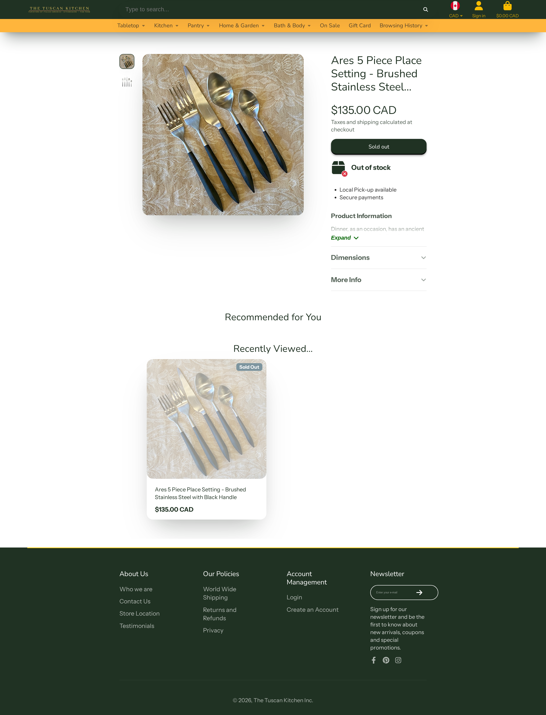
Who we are (135, 589)
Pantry (196, 25)
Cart (507, 9)
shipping (368, 122)
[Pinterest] (386, 660)
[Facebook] (373, 660)
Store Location (139, 613)
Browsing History (401, 25)
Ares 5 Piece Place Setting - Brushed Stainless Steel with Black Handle (206, 439)
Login (294, 597)
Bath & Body (289, 25)
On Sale (330, 25)
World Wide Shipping (219, 593)
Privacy (213, 630)
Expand (341, 238)
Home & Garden (239, 25)
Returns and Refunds (220, 614)
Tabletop (128, 25)
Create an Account (313, 609)
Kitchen (163, 25)
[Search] (425, 9)
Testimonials (136, 625)
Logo (59, 9)
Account (478, 9)
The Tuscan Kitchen (278, 700)
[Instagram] (398, 660)
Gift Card (360, 25)
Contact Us (134, 601)
